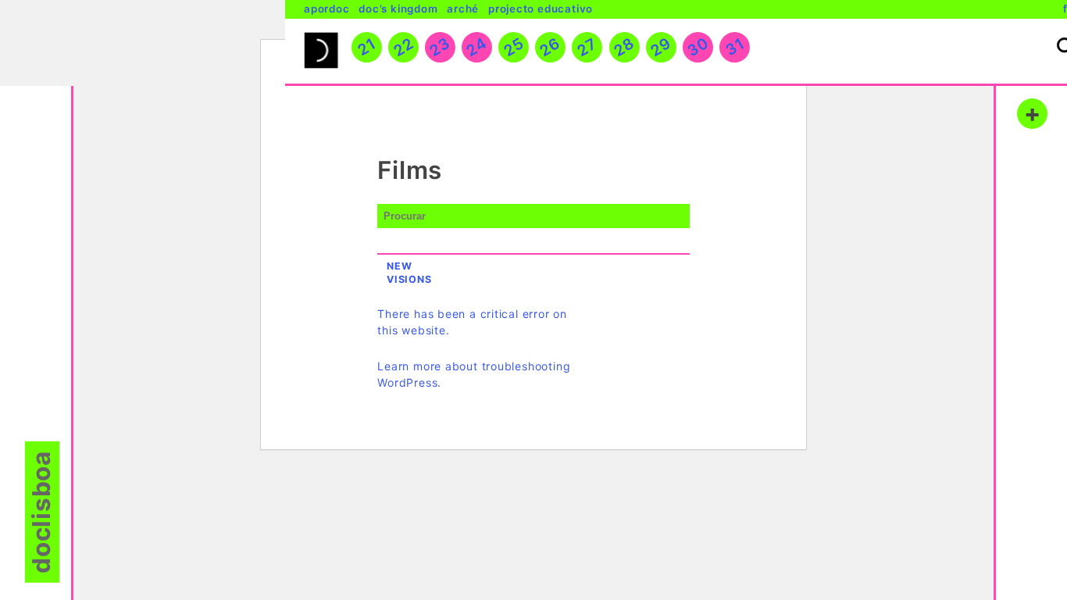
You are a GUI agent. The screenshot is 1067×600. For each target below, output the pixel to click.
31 (734, 46)
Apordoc (327, 8)
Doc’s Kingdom (398, 8)
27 (587, 47)
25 (513, 47)
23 (440, 47)
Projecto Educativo (540, 8)
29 (660, 47)
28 (623, 47)
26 (550, 47)
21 (366, 46)
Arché (463, 8)
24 (477, 47)
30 (697, 46)
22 (403, 47)
